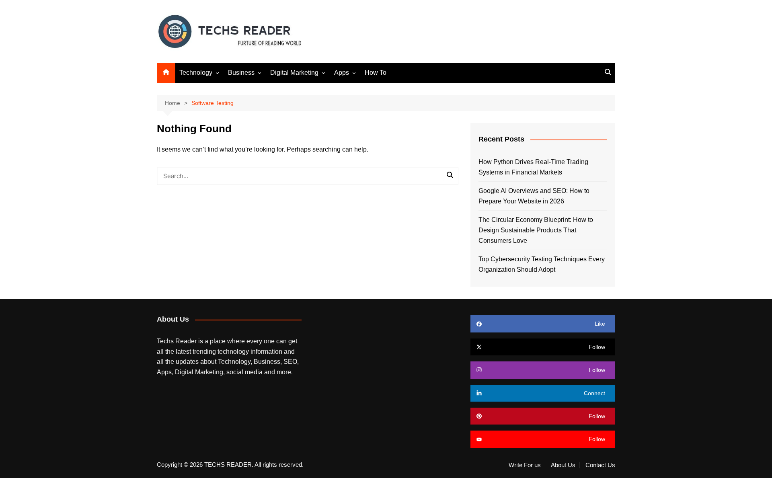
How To (375, 72)
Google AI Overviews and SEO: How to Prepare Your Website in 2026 (533, 196)
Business (241, 72)
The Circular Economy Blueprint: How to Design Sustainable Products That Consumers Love (535, 230)
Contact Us (600, 465)
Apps (341, 72)
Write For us (525, 465)
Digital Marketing (294, 72)
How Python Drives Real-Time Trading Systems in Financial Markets (533, 167)
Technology (195, 72)
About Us (563, 465)
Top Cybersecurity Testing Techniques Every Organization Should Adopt (541, 264)
